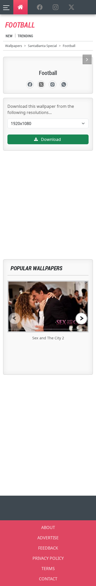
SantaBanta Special (42, 45)
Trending (25, 35)
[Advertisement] (48, 199)
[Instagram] (52, 84)
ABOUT (48, 527)
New (9, 35)
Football (69, 45)
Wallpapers (13, 45)
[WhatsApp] (64, 84)
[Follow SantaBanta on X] (71, 7)
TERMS (48, 568)
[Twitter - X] (41, 84)
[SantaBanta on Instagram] (55, 7)
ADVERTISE (48, 538)
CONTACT (48, 579)
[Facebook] (30, 84)
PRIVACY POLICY (48, 558)
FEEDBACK (48, 548)
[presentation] (14, 318)
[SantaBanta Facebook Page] (40, 7)
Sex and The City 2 (48, 337)
